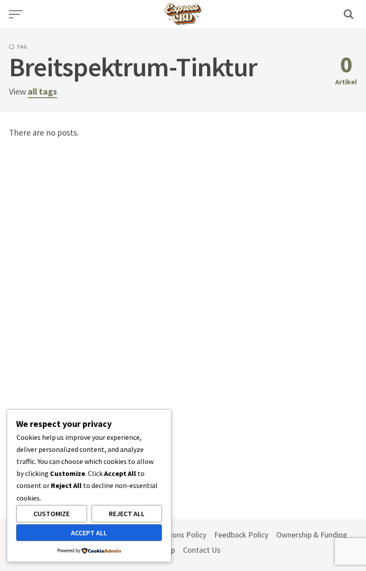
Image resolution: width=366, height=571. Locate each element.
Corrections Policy (176, 535)
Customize (51, 513)
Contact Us (201, 550)
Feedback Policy (241, 535)
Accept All (89, 532)
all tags (42, 91)
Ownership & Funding (311, 535)
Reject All (127, 513)
